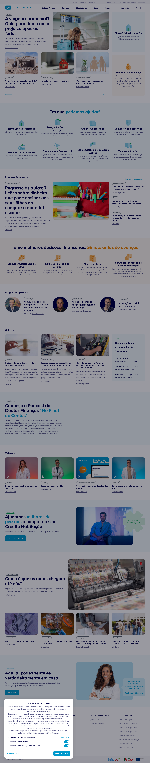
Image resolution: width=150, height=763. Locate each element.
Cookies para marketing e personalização (25, 746)
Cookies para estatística (19, 742)
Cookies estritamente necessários (22, 738)
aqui (48, 711)
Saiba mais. (56, 733)
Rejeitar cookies (13, 753)
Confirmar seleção (62, 753)
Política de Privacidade (44, 728)
